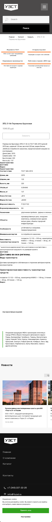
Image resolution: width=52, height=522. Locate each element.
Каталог (21, 37)
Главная (12, 37)
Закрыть (30, 37)
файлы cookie (19, 502)
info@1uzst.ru (14, 494)
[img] (44, 6)
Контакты (8, 476)
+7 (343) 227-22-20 (17, 488)
